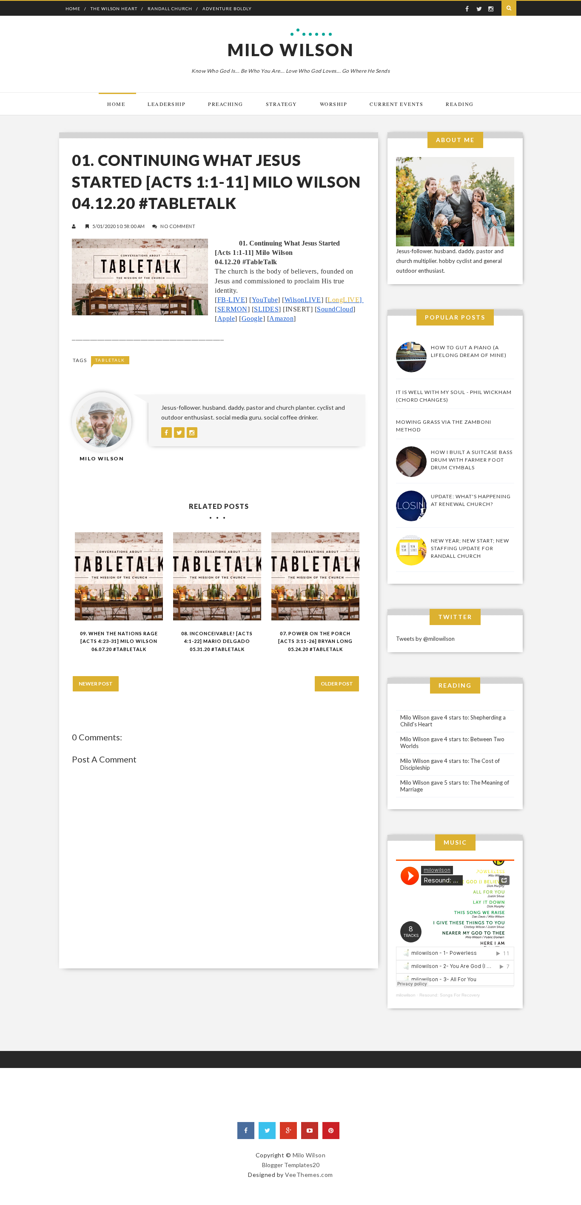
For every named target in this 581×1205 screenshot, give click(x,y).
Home (73, 8)
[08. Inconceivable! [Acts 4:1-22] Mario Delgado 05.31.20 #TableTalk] (217, 576)
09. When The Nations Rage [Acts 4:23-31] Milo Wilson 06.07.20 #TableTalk (119, 641)
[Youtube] (309, 1130)
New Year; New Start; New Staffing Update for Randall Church (470, 548)
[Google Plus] (288, 1130)
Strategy (281, 103)
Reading (460, 103)
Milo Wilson (291, 50)
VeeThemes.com (309, 1174)
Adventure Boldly (227, 8)
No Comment (177, 226)
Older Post (337, 683)
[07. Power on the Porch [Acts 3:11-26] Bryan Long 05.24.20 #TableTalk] (315, 576)
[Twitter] (267, 1130)
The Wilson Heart (114, 8)
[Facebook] (245, 1130)
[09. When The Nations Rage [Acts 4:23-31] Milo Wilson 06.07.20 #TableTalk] (119, 576)
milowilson (406, 995)
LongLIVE (343, 299)
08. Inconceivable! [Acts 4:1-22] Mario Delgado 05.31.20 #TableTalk (217, 641)
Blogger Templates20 (290, 1164)
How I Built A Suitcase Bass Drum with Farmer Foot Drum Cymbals (472, 460)
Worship (333, 103)
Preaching (225, 103)
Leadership (166, 103)
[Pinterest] (330, 1130)
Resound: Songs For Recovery (449, 995)
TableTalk (110, 360)
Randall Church (170, 8)
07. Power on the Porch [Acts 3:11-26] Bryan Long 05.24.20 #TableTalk (315, 641)
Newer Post (96, 683)
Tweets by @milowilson (425, 638)
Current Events (396, 103)
